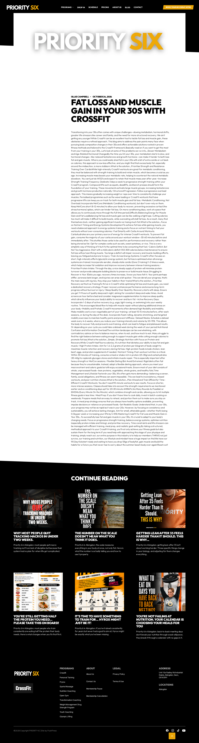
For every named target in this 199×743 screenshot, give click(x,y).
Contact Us (91, 681)
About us (116, 7)
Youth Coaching (66, 712)
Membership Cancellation (97, 696)
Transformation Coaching (70, 700)
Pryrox (62, 682)
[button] (67, 7)
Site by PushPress (49, 730)
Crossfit (63, 673)
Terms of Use (118, 681)
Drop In (81, 7)
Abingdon (163, 689)
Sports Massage (66, 686)
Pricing (105, 7)
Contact (138, 7)
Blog (127, 7)
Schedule (93, 7)
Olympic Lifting (66, 716)
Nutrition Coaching (67, 691)
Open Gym (64, 695)
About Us (90, 674)
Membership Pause (94, 688)
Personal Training (67, 677)
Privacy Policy (119, 674)
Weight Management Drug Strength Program (70, 705)
